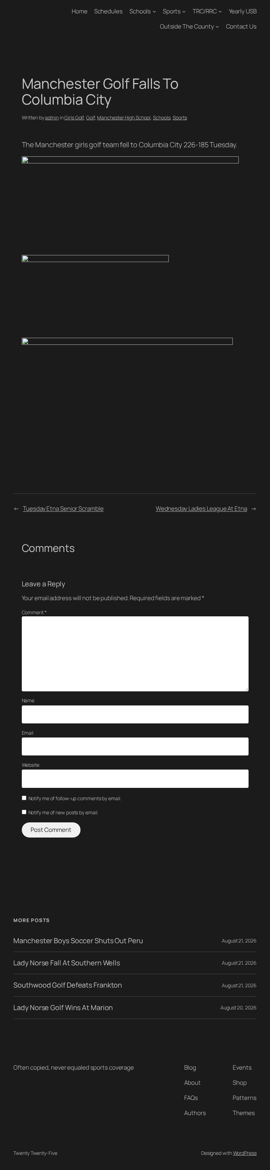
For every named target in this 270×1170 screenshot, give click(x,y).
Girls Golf (74, 117)
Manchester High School (123, 117)
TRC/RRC (205, 11)
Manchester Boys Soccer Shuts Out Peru (78, 941)
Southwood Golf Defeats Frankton (67, 985)
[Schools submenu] (154, 11)
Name (28, 700)
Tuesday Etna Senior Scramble (63, 508)
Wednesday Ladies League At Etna (201, 508)
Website (30, 764)
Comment (34, 612)
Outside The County (187, 26)
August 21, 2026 (239, 940)
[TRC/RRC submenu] (220, 11)
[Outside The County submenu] (217, 26)
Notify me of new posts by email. (63, 812)
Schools (140, 11)
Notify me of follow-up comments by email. (74, 798)
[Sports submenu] (184, 11)
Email (28, 732)
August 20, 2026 (238, 1007)
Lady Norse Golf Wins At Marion (63, 1008)
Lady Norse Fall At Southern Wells (66, 963)
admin (52, 117)
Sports (172, 11)
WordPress (245, 1153)
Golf (90, 117)
